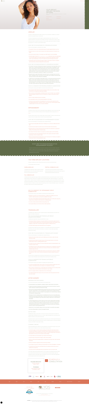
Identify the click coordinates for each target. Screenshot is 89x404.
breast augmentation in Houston (43, 56)
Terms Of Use (46, 394)
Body (38, 381)
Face (23, 381)
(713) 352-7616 (55, 401)
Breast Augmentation (49, 16)
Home (9, 381)
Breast (31, 381)
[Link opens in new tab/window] (30, 376)
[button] (1, 402)
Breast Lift (47, 18)
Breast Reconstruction (49, 19)
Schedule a (55, 360)
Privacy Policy (43, 394)
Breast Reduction (59, 16)
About (17, 381)
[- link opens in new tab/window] (29, 391)
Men (45, 381)
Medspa (53, 381)
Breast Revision (58, 18)
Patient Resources (69, 381)
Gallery (60, 381)
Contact (79, 381)
